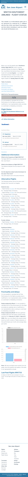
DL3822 (12, 199)
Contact (20, 474)
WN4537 (12, 272)
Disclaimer (16, 474)
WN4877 (12, 283)
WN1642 (12, 229)
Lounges (3, 469)
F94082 (12, 222)
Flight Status (4, 83)
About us (24, 474)
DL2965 (12, 196)
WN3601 (12, 257)
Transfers (16, 458)
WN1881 (12, 231)
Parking (16, 464)
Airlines (16, 449)
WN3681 (12, 264)
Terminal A (4, 462)
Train (15, 457)
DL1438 (12, 188)
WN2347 (12, 238)
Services (3, 468)
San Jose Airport (14, 7)
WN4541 (12, 275)
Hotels (15, 460)
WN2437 (12, 246)
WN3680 (12, 260)
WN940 (12, 286)
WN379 (12, 268)
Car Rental (17, 462)
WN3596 (12, 253)
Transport (16, 451)
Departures (4, 453)
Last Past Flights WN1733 (7, 91)
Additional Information (7, 85)
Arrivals (3, 451)
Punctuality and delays (7, 89)
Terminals (4, 460)
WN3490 (12, 249)
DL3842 (12, 203)
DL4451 (12, 214)
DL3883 (12, 207)
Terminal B (4, 464)
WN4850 (12, 279)
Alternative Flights (6, 87)
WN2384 (12, 242)
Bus (15, 453)
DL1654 (12, 192)
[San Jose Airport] (3, 6)
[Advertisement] (14, 49)
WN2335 (12, 235)
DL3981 (12, 211)
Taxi (15, 455)
